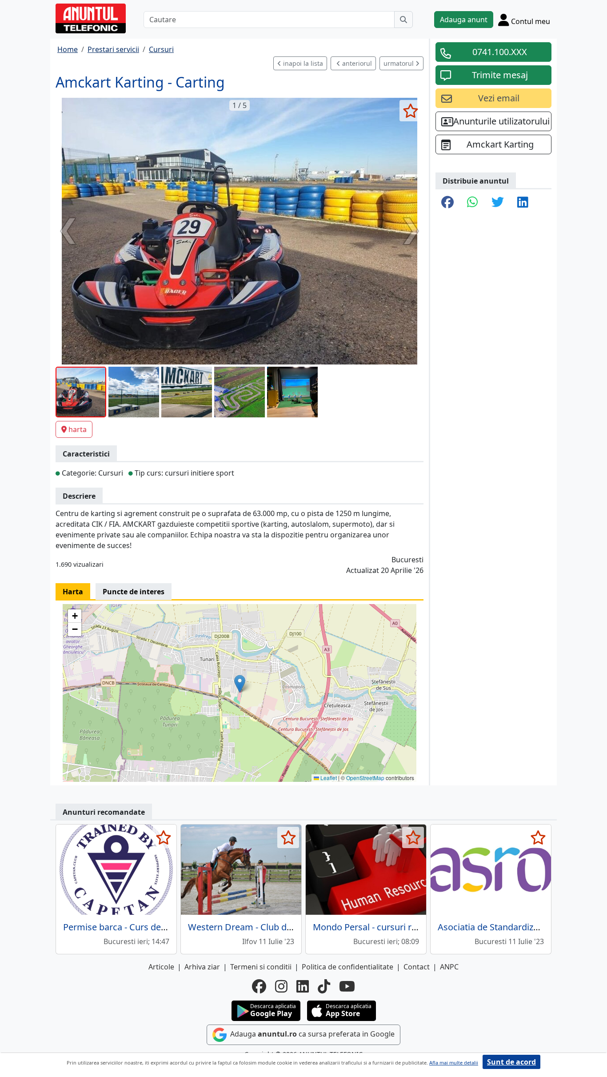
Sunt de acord (511, 1062)
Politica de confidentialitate (347, 967)
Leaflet (328, 777)
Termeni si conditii (261, 967)
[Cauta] (403, 19)
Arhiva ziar (202, 967)
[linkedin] (302, 986)
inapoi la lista (302, 63)
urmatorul (399, 63)
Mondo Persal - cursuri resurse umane (391, 927)
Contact (416, 967)
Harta (73, 592)
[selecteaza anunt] (410, 110)
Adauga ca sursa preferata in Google (311, 1034)
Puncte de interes (133, 592)
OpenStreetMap (365, 777)
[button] (239, 684)
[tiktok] (324, 986)
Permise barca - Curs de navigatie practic (147, 927)
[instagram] (281, 986)
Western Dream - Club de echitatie (258, 927)
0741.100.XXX (499, 52)
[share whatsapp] (472, 202)
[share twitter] (498, 202)
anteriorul (356, 63)
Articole (161, 967)
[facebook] (259, 986)
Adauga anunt (463, 19)
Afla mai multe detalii (453, 1062)
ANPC (449, 967)
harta (77, 429)
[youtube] (347, 986)
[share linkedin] (522, 202)
